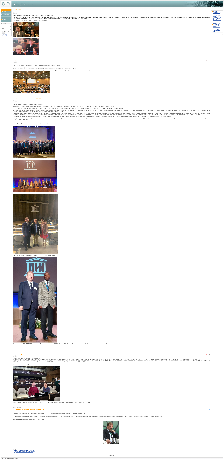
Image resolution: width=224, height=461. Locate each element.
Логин (3, 25)
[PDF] (206, 11)
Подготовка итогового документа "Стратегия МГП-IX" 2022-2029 (25, 451)
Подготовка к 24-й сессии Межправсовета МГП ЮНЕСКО (23, 452)
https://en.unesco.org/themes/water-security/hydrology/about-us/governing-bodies (28, 419)
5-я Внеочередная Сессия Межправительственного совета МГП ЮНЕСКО (217, 22)
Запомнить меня (4, 31)
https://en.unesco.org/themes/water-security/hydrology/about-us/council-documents (59, 364)
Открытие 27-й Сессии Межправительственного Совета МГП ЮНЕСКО (217, 15)
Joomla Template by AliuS (219, 459)
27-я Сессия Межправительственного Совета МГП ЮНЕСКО (217, 12)
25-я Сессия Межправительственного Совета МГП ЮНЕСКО (217, 20)
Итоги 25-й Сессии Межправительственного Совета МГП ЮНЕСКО (217, 17)
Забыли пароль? (5, 34)
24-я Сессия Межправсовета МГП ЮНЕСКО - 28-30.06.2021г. (24, 450)
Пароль (3, 28)
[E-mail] (209, 11)
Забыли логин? (5, 35)
